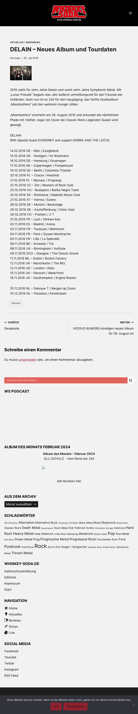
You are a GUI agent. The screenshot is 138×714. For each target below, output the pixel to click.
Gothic (16, 303)
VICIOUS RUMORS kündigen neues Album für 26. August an (103, 328)
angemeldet (27, 359)
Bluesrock (109, 522)
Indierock (47, 534)
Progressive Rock (83, 539)
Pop (111, 533)
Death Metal (31, 528)
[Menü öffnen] (130, 13)
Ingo (17, 58)
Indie (37, 533)
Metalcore (86, 534)
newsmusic (33, 42)
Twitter (9, 663)
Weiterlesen (75, 706)
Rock (40, 546)
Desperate (11, 325)
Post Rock (9, 539)
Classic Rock (12, 528)
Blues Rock (122, 523)
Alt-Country (10, 522)
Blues (97, 522)
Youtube (10, 657)
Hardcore (119, 527)
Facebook (11, 651)
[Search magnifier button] (131, 380)
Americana (63, 523)
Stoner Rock (109, 547)
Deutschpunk (47, 528)
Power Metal (23, 539)
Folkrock (80, 528)
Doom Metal (61, 527)
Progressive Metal (54, 539)
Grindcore (100, 528)
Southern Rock (95, 547)
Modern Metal (100, 534)
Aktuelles (17, 42)
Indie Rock (60, 533)
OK (56, 706)
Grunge (109, 528)
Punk (122, 539)
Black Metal (86, 522)
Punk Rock (27, 547)
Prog (36, 539)
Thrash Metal (22, 553)
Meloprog (72, 533)
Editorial (10, 577)
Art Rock (73, 522)
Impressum (12, 583)
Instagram (11, 669)
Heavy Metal (23, 533)
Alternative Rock (46, 522)
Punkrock (12, 546)
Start (8, 589)
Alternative (26, 522)
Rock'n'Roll (54, 547)
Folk (71, 527)
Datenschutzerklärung (20, 571)
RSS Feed (11, 675)
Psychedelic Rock (107, 539)
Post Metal (122, 534)
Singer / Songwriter (74, 547)
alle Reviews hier (69, 481)
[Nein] (133, 704)
